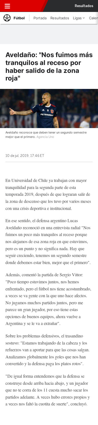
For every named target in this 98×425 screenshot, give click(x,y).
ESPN (28, 6)
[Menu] (7, 6)
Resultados (84, 6)
